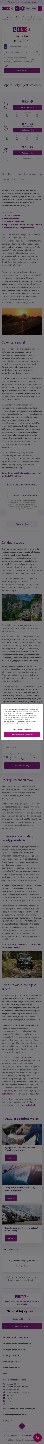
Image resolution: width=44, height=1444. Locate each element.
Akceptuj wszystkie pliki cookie (22, 735)
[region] (22, 722)
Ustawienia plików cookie (22, 729)
